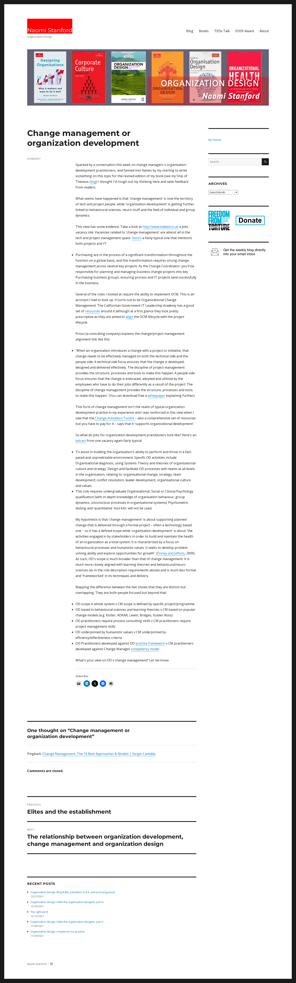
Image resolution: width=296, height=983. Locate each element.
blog (92, 181)
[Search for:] (235, 161)
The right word (39, 912)
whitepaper (156, 395)
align (130, 317)
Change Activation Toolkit (114, 418)
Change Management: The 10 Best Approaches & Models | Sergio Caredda (98, 754)
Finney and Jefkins (171, 553)
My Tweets (214, 140)
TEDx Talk (222, 31)
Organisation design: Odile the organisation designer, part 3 (66, 921)
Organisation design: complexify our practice (57, 931)
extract (81, 440)
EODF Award (244, 31)
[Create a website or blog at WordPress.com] (51, 964)
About (264, 31)
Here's (137, 238)
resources (92, 311)
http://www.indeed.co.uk (160, 226)
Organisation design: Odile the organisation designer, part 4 (66, 902)
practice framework (150, 643)
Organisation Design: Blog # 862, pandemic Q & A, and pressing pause (72, 892)
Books (204, 31)
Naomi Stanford (49, 30)
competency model (145, 649)
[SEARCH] (265, 161)
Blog (189, 31)
